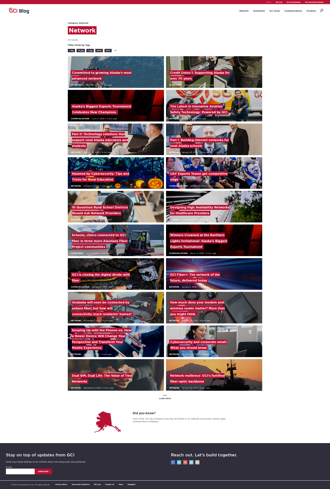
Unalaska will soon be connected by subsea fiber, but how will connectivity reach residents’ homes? (102, 308)
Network (244, 11)
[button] (321, 11)
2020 (99, 50)
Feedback (131, 484)
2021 (108, 50)
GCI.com (279, 2)
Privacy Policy (61, 484)
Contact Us (109, 484)
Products (311, 11)
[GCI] (18, 10)
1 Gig (71, 50)
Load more (165, 397)
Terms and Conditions (80, 484)
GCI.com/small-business (314, 2)
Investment (259, 11)
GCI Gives (274, 11)
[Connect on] (173, 462)
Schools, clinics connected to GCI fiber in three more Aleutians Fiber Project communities (100, 241)
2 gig (90, 50)
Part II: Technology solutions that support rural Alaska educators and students (100, 140)
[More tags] (115, 50)
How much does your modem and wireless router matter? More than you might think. (197, 308)
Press (121, 484)
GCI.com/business (294, 2)
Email (9, 467)
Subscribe (43, 471)
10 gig (81, 50)
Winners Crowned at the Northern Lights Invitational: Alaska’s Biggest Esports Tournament (198, 241)
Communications (293, 11)
